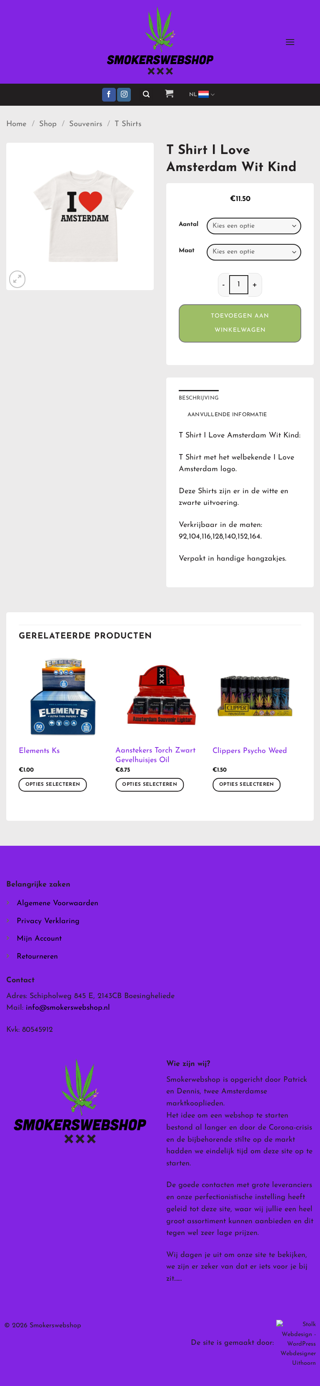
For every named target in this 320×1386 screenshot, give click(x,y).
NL (193, 94)
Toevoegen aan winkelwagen (240, 323)
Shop (48, 124)
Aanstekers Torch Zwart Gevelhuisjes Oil (155, 755)
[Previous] (19, 729)
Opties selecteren (52, 784)
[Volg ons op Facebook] (109, 95)
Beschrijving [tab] (199, 398)
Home (16, 124)
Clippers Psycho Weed (249, 751)
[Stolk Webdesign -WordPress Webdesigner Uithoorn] (296, 1344)
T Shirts (128, 124)
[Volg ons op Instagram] (124, 95)
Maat (187, 251)
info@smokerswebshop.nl (68, 1008)
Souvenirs (85, 124)
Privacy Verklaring (48, 921)
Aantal (188, 224)
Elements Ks (39, 751)
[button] (290, 42)
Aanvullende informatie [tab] (227, 414)
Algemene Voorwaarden (57, 903)
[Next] (301, 729)
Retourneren (37, 957)
